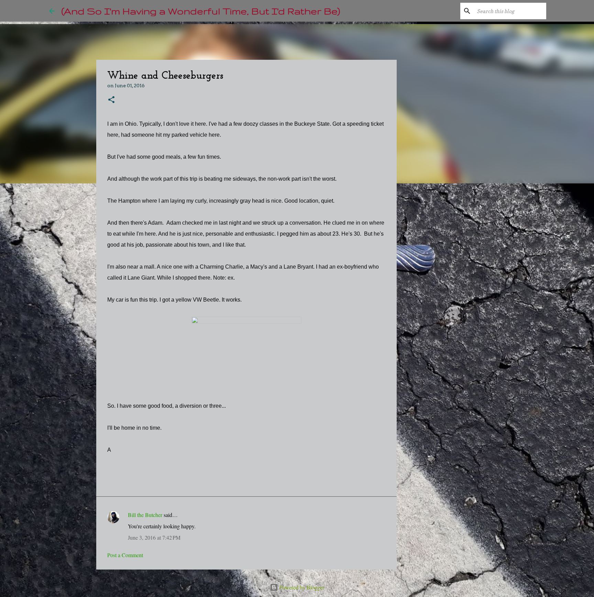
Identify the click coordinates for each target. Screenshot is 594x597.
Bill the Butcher (145, 514)
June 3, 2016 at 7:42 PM (154, 537)
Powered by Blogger (301, 587)
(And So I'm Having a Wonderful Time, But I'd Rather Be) (201, 10)
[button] (111, 100)
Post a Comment (125, 555)
